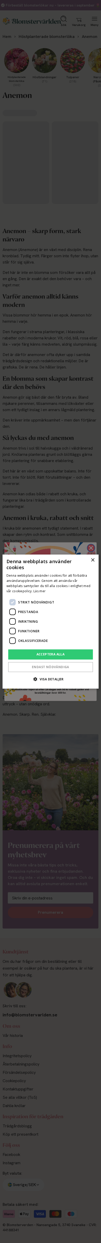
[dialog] (51, 621)
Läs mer (39, 591)
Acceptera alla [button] (51, 654)
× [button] (93, 560)
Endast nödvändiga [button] (50, 667)
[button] (50, 679)
